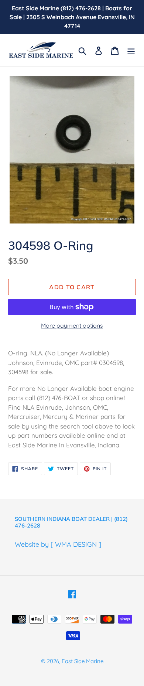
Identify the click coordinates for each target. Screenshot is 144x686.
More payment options (72, 325)
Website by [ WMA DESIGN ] (58, 544)
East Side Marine (82, 661)
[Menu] (131, 50)
